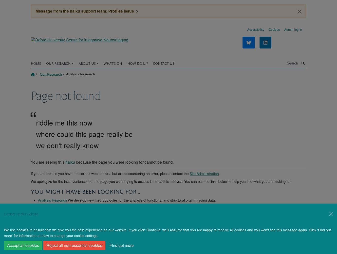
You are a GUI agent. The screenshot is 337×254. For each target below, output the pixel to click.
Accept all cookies (23, 245)
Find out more (122, 245)
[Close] (331, 214)
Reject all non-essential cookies (74, 245)
